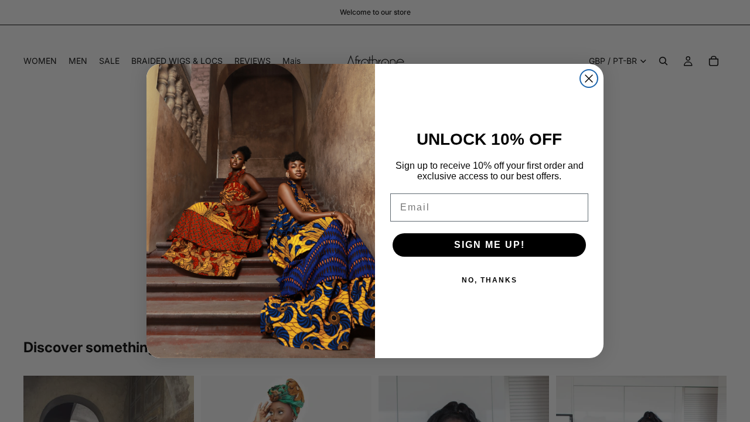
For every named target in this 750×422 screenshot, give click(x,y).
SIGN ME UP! (489, 245)
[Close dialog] (589, 78)
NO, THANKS (489, 280)
